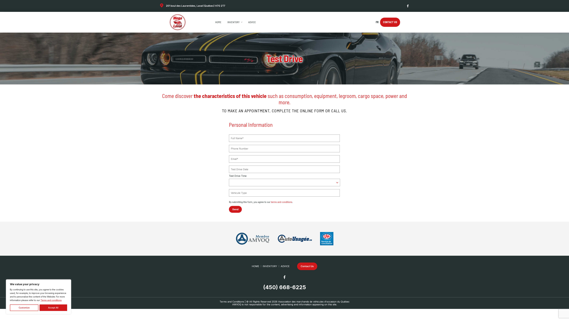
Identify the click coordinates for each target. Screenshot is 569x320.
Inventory (233, 22)
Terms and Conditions (232, 301)
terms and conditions (281, 202)
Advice (252, 22)
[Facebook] (408, 5)
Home (218, 22)
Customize (24, 307)
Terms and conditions (51, 300)
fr (377, 22)
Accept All (53, 307)
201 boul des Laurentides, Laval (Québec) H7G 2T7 (195, 5)
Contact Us (390, 22)
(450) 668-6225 (284, 287)
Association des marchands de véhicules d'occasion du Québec (314, 301)
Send (235, 209)
